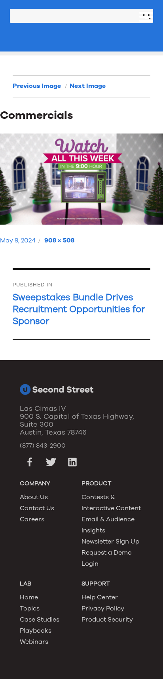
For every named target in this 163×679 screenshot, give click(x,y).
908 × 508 (59, 240)
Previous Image (37, 86)
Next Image (88, 86)
